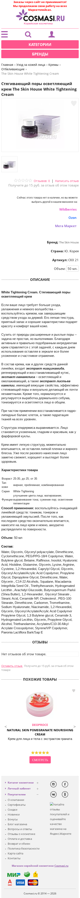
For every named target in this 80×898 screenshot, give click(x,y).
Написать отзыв (67, 181)
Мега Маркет (66, 226)
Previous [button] (5, 726)
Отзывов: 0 (42, 181)
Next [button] (74, 726)
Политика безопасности (23, 848)
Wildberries (68, 209)
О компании (16, 800)
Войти (51, 35)
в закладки (74, 690)
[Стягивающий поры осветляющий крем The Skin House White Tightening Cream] (40, 147)
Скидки (12, 809)
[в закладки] (74, 103)
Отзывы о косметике (21, 834)
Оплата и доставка (20, 839)
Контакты (14, 858)
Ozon (72, 217)
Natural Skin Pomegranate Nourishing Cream (40, 729)
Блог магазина (17, 824)
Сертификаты (17, 805)
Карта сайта (15, 853)
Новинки (14, 814)
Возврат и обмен (19, 844)
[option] (40, 726)
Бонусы (13, 819)
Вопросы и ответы (20, 829)
